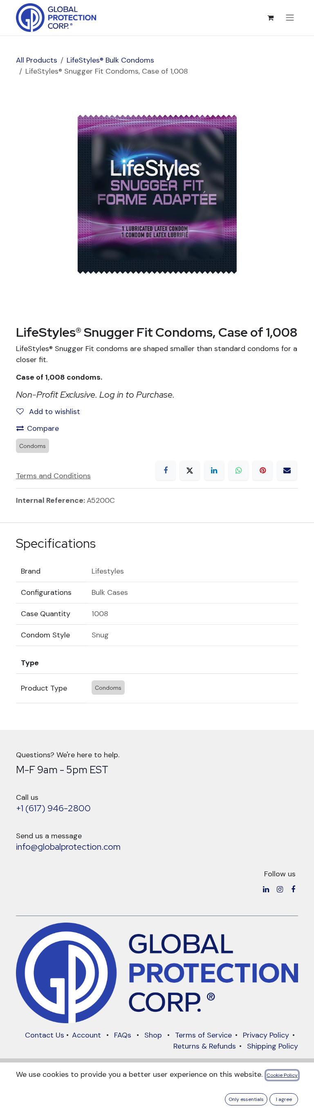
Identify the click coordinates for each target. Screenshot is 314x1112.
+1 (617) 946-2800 (53, 808)
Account (86, 1035)
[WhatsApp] (238, 470)
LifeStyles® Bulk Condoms (110, 60)
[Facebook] (165, 470)
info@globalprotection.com (68, 847)
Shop (153, 1035)
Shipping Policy (272, 1046)
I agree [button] (284, 1099)
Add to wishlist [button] (53, 411)
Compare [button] (43, 428)
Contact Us (44, 1035)
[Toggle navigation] (290, 17)
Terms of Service (203, 1035)
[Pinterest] (262, 470)
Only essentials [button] (246, 1099)
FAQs (122, 1035)
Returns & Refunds (204, 1046)
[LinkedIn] (214, 470)
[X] (190, 470)
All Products (36, 60)
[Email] (287, 470)
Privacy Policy (266, 1035)
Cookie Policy (282, 1075)
